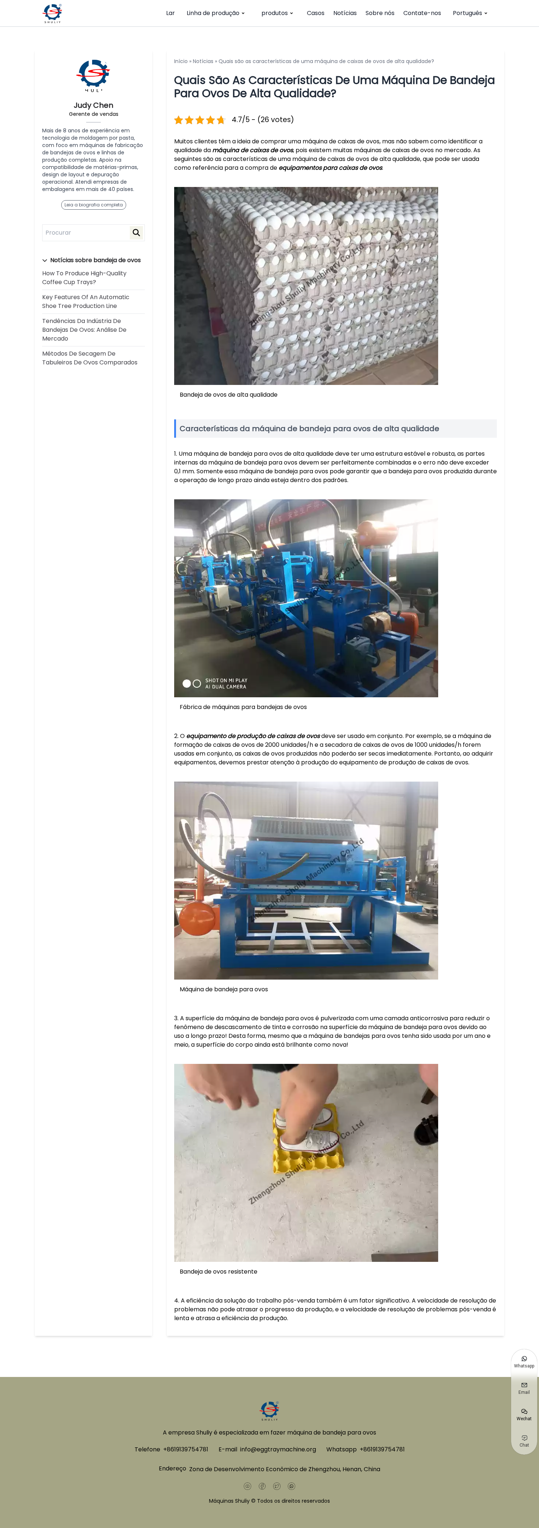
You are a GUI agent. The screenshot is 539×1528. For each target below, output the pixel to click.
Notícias (345, 13)
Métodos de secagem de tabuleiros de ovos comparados (90, 358)
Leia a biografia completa (94, 205)
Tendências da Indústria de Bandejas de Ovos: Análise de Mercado (84, 330)
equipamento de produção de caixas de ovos (253, 736)
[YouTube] (247, 1486)
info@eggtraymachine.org (278, 1449)
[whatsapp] (291, 1486)
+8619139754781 (185, 1449)
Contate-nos (422, 13)
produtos (274, 13)
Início (181, 61)
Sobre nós (380, 13)
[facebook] (262, 1486)
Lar (170, 13)
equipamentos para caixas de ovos (330, 168)
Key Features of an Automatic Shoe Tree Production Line (85, 301)
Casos (315, 13)
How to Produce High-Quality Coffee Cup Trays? (84, 277)
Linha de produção (213, 13)
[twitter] (276, 1486)
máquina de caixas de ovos (252, 150)
